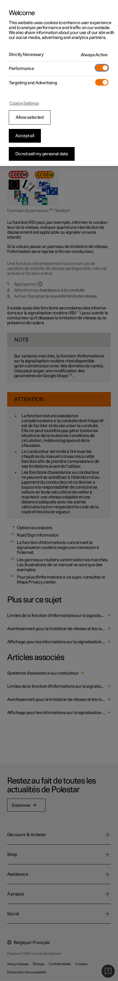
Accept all (24, 136)
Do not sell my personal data (41, 154)
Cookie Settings (24, 103)
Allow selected (30, 117)
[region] (59, 83)
